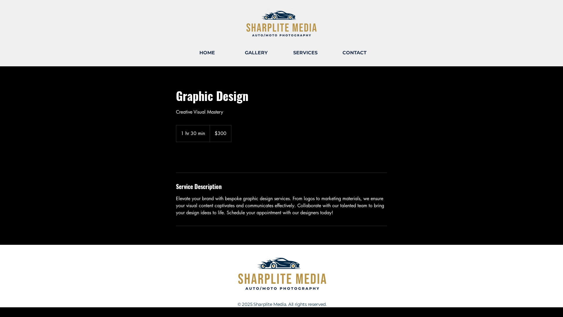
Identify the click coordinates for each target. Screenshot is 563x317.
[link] (195, 157)
